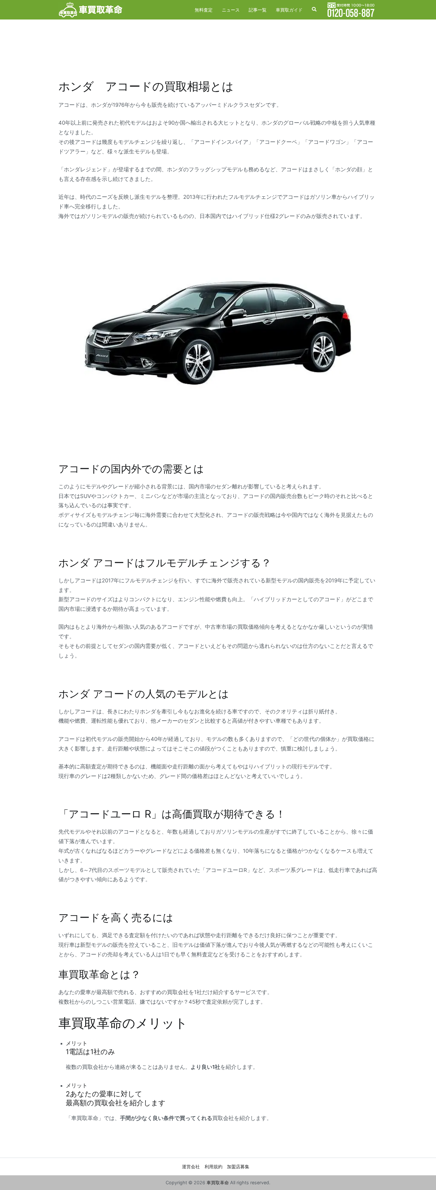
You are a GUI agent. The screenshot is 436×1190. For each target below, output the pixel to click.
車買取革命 (218, 1182)
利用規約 (213, 1166)
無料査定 (204, 9)
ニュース (231, 9)
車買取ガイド (289, 9)
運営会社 (191, 1166)
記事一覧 (258, 9)
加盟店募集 (238, 1166)
